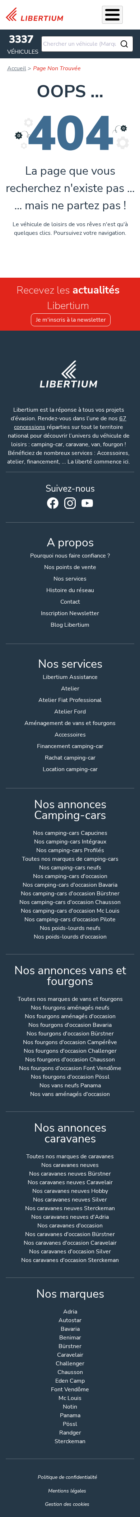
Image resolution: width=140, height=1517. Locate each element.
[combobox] (87, 44)
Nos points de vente (70, 567)
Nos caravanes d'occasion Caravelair (70, 1243)
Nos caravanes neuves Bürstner (70, 1174)
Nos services (70, 579)
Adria (70, 1312)
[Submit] (124, 44)
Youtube (87, 505)
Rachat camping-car (70, 758)
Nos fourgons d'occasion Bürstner (70, 1034)
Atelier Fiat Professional (70, 700)
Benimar (70, 1338)
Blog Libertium (70, 625)
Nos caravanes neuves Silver (70, 1200)
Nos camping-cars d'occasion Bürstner (70, 894)
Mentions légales (67, 1490)
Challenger (70, 1364)
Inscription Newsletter (70, 613)
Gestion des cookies (67, 1504)
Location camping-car (70, 769)
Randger (70, 1433)
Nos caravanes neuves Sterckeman (70, 1208)
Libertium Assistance (70, 677)
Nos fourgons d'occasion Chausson (70, 1060)
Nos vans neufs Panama (70, 1086)
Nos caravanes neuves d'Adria (70, 1217)
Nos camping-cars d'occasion (70, 876)
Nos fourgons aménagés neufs (70, 1008)
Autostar (70, 1320)
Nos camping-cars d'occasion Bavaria (70, 885)
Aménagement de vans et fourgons (70, 723)
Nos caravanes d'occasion (70, 1226)
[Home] (37, 14)
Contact (70, 602)
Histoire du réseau (70, 590)
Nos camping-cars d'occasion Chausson (70, 902)
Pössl (70, 1424)
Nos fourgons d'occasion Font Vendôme (70, 1068)
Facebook (53, 503)
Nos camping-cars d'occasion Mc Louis (70, 911)
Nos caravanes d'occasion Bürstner (70, 1234)
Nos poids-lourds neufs (70, 928)
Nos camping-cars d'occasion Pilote (70, 920)
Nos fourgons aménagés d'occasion (70, 1016)
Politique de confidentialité (67, 1477)
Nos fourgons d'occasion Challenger (70, 1051)
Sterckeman (70, 1441)
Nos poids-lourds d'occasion (70, 937)
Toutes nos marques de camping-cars (70, 859)
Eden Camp (70, 1381)
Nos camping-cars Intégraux (70, 842)
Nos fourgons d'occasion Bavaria (70, 1025)
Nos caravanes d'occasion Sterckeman (70, 1260)
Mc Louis (70, 1398)
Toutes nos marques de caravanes (70, 1157)
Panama (70, 1416)
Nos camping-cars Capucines (70, 833)
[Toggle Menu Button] (112, 15)
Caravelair (70, 1355)
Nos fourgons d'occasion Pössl (70, 1077)
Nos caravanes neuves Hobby (70, 1191)
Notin (70, 1407)
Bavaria (70, 1329)
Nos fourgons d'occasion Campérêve (70, 1042)
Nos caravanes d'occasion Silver (70, 1252)
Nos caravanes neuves (70, 1165)
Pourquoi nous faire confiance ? (70, 556)
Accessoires (70, 735)
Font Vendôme (70, 1390)
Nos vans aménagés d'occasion (70, 1094)
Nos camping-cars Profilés (70, 850)
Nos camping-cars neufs (70, 868)
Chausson (70, 1372)
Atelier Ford (70, 712)
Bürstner (70, 1346)
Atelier (70, 689)
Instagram (70, 503)
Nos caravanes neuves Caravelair (70, 1183)
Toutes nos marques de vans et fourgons (70, 999)
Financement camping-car (70, 746)
